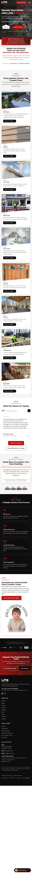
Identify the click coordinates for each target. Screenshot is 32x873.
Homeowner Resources (7, 733)
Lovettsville (18, 768)
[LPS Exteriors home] (4, 2)
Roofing (3, 701)
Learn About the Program (11, 598)
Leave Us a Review (16, 443)
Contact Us (4, 737)
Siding (3, 703)
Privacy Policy (5, 777)
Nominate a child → (6, 761)
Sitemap (18, 777)
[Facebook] (2, 694)
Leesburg (28, 767)
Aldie (11, 770)
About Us (4, 726)
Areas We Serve (6, 730)
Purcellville (12, 768)
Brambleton (15, 770)
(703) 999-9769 (8, 750)
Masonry (4, 718)
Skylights (4, 710)
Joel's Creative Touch (7, 735)
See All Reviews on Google (16, 448)
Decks (3, 714)
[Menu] (29, 2)
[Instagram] (5, 694)
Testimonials (5, 728)
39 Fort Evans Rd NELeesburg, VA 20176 (7, 747)
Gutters (3, 705)
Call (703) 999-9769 (10, 668)
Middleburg (6, 770)
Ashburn (3, 768)
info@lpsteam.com (9, 753)
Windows (4, 707)
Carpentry (4, 716)
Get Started (24, 668)
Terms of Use (12, 777)
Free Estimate (22, 2)
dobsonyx (27, 777)
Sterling (7, 768)
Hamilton (24, 768)
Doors (3, 712)
